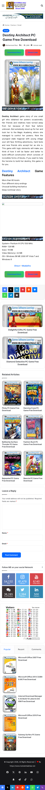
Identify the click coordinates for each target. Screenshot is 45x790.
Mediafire (26, 266)
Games (13, 25)
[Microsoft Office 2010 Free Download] (9, 723)
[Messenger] (34, 289)
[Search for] (42, 6)
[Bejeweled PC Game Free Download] (12, 463)
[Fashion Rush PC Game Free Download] (33, 427)
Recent (21, 649)
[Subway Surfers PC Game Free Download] (9, 742)
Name (5, 533)
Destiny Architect (16, 171)
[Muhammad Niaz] (16, 5)
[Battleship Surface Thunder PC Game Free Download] (12, 427)
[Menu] (3, 6)
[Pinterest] (22, 289)
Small (19, 25)
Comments (36, 649)
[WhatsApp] (4, 295)
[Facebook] (4, 289)
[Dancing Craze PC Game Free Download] (33, 393)
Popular (7, 649)
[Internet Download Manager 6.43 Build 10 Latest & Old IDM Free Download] (9, 703)
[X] (10, 289)
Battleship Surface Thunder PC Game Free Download (10, 444)
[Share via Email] (16, 295)
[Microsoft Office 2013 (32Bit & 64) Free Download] (9, 684)
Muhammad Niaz (12, 45)
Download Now (14, 52)
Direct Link (33, 52)
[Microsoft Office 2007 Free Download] (9, 665)
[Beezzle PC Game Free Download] (33, 463)
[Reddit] (28, 289)
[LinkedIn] (16, 289)
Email (5, 544)
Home (6, 25)
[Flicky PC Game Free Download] (12, 393)
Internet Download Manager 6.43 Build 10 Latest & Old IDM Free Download (30, 698)
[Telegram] (10, 295)
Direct (17, 266)
